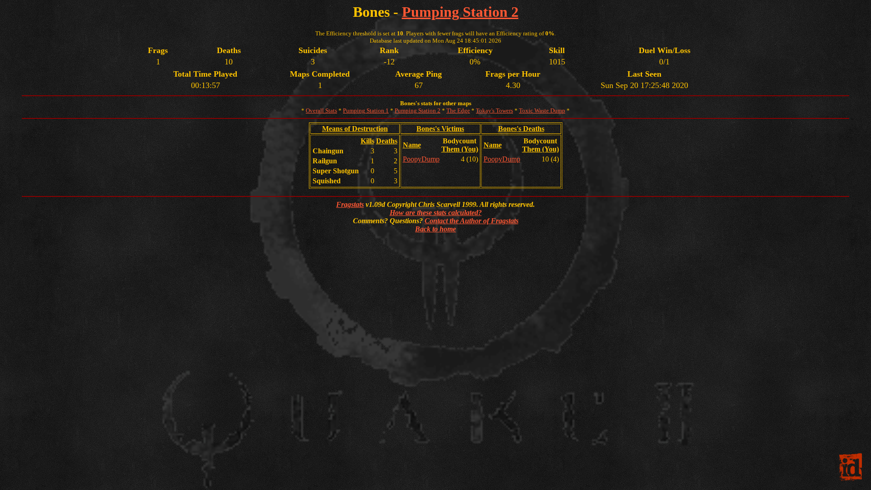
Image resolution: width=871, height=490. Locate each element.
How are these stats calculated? (436, 212)
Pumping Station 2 (460, 12)
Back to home (435, 229)
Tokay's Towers (494, 110)
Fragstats (350, 204)
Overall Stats (321, 110)
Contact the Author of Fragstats (472, 221)
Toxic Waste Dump (542, 110)
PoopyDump (421, 159)
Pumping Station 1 (366, 110)
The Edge (458, 110)
